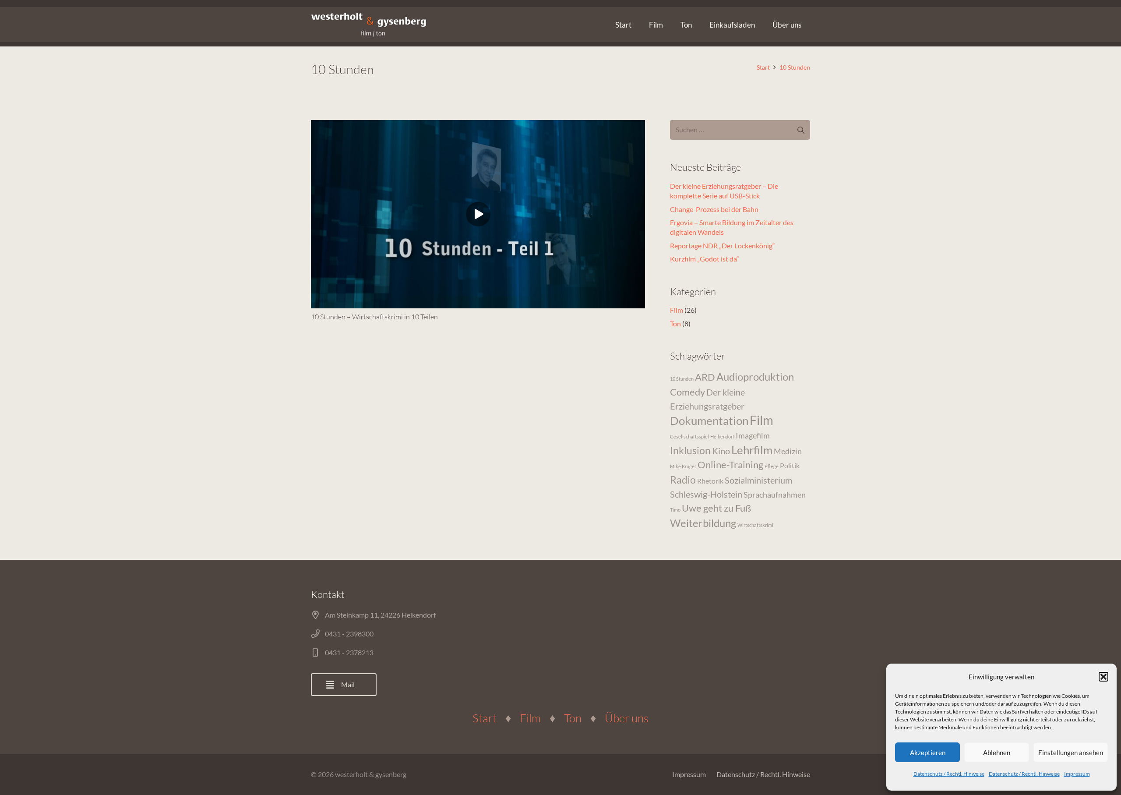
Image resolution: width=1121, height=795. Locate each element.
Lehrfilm (751, 449)
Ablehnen (996, 752)
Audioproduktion (755, 376)
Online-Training (730, 464)
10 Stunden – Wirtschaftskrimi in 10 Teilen (374, 316)
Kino (721, 450)
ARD (705, 377)
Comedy (687, 392)
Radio (683, 479)
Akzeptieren (927, 752)
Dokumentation (709, 420)
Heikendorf (722, 436)
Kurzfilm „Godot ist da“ (704, 258)
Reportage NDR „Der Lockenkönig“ (722, 245)
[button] (1103, 676)
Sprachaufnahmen (775, 494)
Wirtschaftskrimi (755, 525)
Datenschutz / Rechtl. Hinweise (948, 773)
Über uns (627, 718)
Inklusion (690, 450)
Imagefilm (753, 435)
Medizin (788, 451)
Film (676, 310)
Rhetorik (710, 481)
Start (484, 718)
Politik (790, 465)
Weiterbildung (703, 522)
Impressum (1077, 773)
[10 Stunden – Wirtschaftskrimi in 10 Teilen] (478, 214)
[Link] (369, 25)
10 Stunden (682, 379)
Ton (675, 323)
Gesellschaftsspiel (689, 436)
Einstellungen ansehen (1070, 752)
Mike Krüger (683, 466)
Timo (675, 509)
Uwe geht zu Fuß (716, 508)
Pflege (772, 466)
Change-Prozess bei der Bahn (714, 209)
